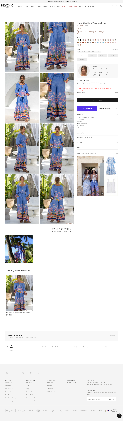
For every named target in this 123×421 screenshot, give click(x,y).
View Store (115, 92)
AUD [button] (111, 410)
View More (115, 153)
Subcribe (111, 399)
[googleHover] (22, 410)
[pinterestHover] (30, 373)
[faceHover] (14, 373)
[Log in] (116, 6)
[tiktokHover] (38, 373)
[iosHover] (11, 410)
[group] (97, 176)
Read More (112, 335)
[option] (61, 1)
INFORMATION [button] (30, 380)
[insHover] (6, 373)
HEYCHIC (115, 411)
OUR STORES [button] (71, 380)
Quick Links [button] (50, 380)
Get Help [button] (8, 380)
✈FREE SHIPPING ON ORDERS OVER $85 (61, 1)
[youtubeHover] (22, 373)
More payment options (108, 108)
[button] (20, 6)
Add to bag (97, 100)
